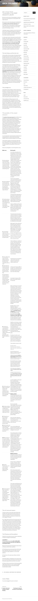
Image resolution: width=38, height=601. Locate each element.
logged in (8, 580)
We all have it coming (27, 24)
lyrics (24, 83)
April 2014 (25, 72)
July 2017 (25, 39)
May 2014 (25, 70)
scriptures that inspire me (15, 572)
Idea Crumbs (9, 3)
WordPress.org (26, 100)
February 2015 (26, 56)
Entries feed (25, 96)
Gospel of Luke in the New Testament (10, 23)
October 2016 (26, 41)
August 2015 (26, 50)
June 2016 (25, 43)
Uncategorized (26, 89)
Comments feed (26, 98)
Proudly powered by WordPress (7, 598)
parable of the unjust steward (9, 117)
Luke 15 (10, 39)
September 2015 (26, 48)
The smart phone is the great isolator (29, 18)
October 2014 (26, 61)
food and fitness (26, 80)
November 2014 (26, 59)
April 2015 (25, 54)
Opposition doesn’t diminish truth (29, 22)
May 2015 (25, 52)
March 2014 (26, 74)
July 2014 (25, 67)
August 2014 (26, 65)
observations (26, 85)
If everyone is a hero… (27, 20)
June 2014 (25, 68)
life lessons (6, 572)
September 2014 (26, 63)
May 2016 (25, 45)
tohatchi (11, 11)
